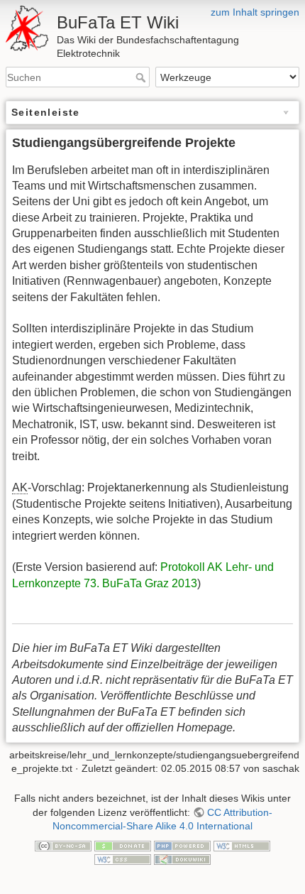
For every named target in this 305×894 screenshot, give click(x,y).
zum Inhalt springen (255, 12)
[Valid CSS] (122, 859)
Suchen (142, 77)
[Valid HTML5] (242, 845)
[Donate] (122, 845)
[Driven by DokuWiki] (182, 859)
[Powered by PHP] (182, 845)
